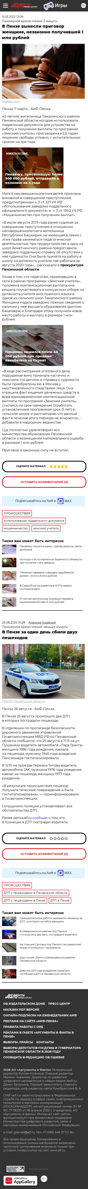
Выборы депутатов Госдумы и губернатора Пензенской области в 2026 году (42, 1049)
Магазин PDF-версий (21, 1009)
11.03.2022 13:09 (12, 17)
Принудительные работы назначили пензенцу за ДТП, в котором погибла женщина (51, 920)
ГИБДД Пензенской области (23, 701)
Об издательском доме (24, 1004)
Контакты (45, 1042)
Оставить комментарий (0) (44, 482)
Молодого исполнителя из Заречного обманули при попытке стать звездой (51, 561)
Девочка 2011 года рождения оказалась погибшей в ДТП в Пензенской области (45, 972)
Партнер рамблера (38, 1169)
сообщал (40, 818)
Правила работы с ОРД (23, 1027)
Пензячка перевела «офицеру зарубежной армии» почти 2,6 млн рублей (47, 574)
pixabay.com (11, 101)
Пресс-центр (59, 1004)
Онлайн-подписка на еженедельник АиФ (40, 1015)
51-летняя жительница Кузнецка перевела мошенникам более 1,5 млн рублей (46, 600)
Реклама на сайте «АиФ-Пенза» (30, 1021)
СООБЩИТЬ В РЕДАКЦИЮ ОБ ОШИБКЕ (33, 1057)
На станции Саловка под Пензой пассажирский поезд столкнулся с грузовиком (50, 946)
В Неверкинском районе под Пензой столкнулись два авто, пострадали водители (48, 933)
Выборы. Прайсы (18, 1042)
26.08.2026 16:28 (13, 622)
